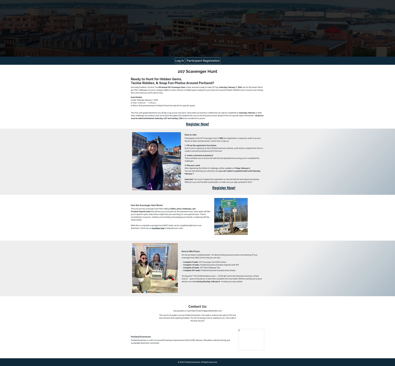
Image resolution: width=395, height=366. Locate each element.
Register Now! (197, 124)
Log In (179, 60)
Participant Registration (203, 60)
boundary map (158, 228)
